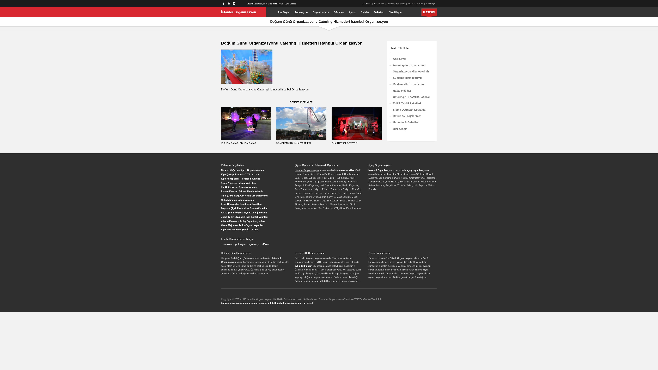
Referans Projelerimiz (396, 3)
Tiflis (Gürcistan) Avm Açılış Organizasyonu (244, 195)
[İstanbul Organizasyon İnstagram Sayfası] (233, 3)
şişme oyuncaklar (344, 170)
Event (266, 244)
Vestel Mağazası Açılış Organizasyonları (242, 225)
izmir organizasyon (255, 303)
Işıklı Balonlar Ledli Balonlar (238, 143)
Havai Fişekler (402, 90)
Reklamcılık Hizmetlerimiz (409, 84)
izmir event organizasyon (233, 244)
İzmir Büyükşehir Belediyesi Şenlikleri (241, 204)
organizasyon (254, 244)
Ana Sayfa (366, 3)
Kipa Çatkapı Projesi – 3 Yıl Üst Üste (240, 174)
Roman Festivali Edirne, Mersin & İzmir (242, 191)
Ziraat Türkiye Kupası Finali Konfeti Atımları (244, 217)
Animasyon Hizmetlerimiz (409, 65)
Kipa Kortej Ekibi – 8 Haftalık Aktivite (240, 178)
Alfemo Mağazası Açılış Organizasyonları (243, 221)
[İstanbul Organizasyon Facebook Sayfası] (223, 3)
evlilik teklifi (271, 303)
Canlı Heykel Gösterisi (345, 143)
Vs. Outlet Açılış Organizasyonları (239, 187)
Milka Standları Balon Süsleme (237, 200)
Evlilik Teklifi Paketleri (407, 103)
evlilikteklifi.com (303, 266)
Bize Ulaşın (430, 3)
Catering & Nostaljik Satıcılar (411, 97)
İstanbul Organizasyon (380, 170)
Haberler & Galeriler (405, 122)
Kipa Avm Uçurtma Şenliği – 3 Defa (239, 229)
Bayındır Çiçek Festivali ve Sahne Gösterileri (244, 208)
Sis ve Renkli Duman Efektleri (293, 143)
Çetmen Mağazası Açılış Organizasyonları (243, 170)
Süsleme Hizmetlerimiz (407, 77)
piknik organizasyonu (289, 303)
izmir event (307, 303)
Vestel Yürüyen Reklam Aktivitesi (238, 183)
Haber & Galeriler (415, 3)
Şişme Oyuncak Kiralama (409, 109)
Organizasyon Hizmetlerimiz (411, 71)
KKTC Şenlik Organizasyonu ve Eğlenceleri (244, 212)
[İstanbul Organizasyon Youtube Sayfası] (228, 3)
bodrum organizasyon (233, 303)
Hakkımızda (379, 3)
